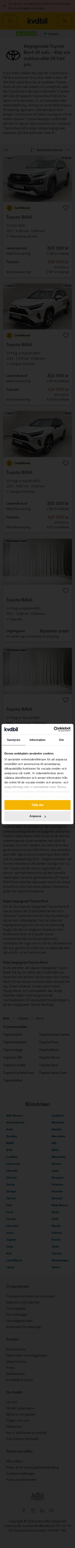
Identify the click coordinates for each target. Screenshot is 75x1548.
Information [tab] (37, 739)
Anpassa (35, 816)
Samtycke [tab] (13, 739)
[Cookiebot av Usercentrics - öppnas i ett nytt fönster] (54, 729)
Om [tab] (61, 739)
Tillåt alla (37, 805)
